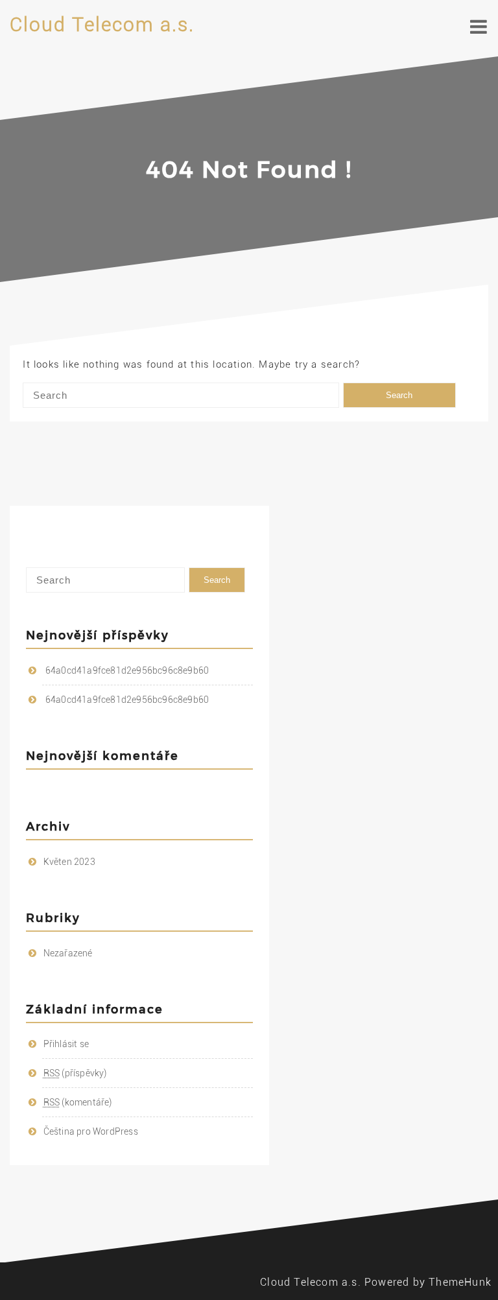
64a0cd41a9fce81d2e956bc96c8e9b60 (127, 670)
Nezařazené (68, 953)
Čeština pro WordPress (90, 1131)
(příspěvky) (75, 1073)
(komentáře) (77, 1102)
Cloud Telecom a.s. (102, 24)
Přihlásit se (66, 1044)
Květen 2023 (69, 862)
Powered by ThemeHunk (428, 1282)
